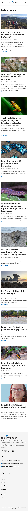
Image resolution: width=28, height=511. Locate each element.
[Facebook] (12, 451)
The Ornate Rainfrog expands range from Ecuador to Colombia (11, 120)
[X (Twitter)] (2, 451)
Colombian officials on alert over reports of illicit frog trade (13, 365)
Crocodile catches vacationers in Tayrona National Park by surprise (13, 252)
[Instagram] (5, 451)
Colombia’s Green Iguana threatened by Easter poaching (13, 77)
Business (3, 492)
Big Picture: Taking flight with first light (13, 292)
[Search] (26, 2)
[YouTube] (9, 451)
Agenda (3, 482)
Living (2, 497)
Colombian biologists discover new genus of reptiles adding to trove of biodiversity (13, 207)
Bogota (3, 485)
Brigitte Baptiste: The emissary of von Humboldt (13, 406)
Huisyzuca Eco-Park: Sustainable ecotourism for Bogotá (12, 34)
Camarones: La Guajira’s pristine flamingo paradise (14, 328)
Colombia (3, 489)
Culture (3, 479)
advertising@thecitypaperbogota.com (12, 463)
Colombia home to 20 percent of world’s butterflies (11, 163)
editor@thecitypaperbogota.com (11, 460)
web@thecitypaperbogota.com (10, 466)
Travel (2, 495)
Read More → (4, 51)
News (2, 477)
